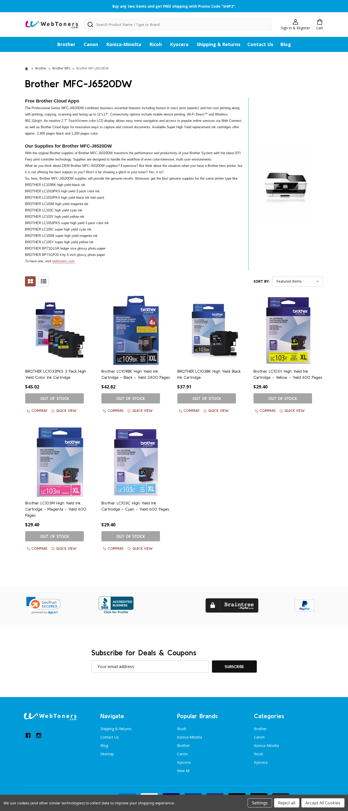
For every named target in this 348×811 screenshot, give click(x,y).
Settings (260, 803)
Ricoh (155, 44)
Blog (285, 44)
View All (183, 770)
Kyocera (179, 44)
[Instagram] (38, 735)
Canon (91, 44)
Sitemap (107, 753)
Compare (39, 411)
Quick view (66, 411)
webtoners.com (63, 261)
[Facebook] (28, 735)
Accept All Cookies (322, 803)
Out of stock (54, 398)
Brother (66, 44)
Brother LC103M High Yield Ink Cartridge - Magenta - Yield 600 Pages (55, 509)
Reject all (286, 803)
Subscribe (234, 666)
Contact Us (260, 44)
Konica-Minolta (123, 44)
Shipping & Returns (218, 44)
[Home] (27, 68)
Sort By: (261, 281)
